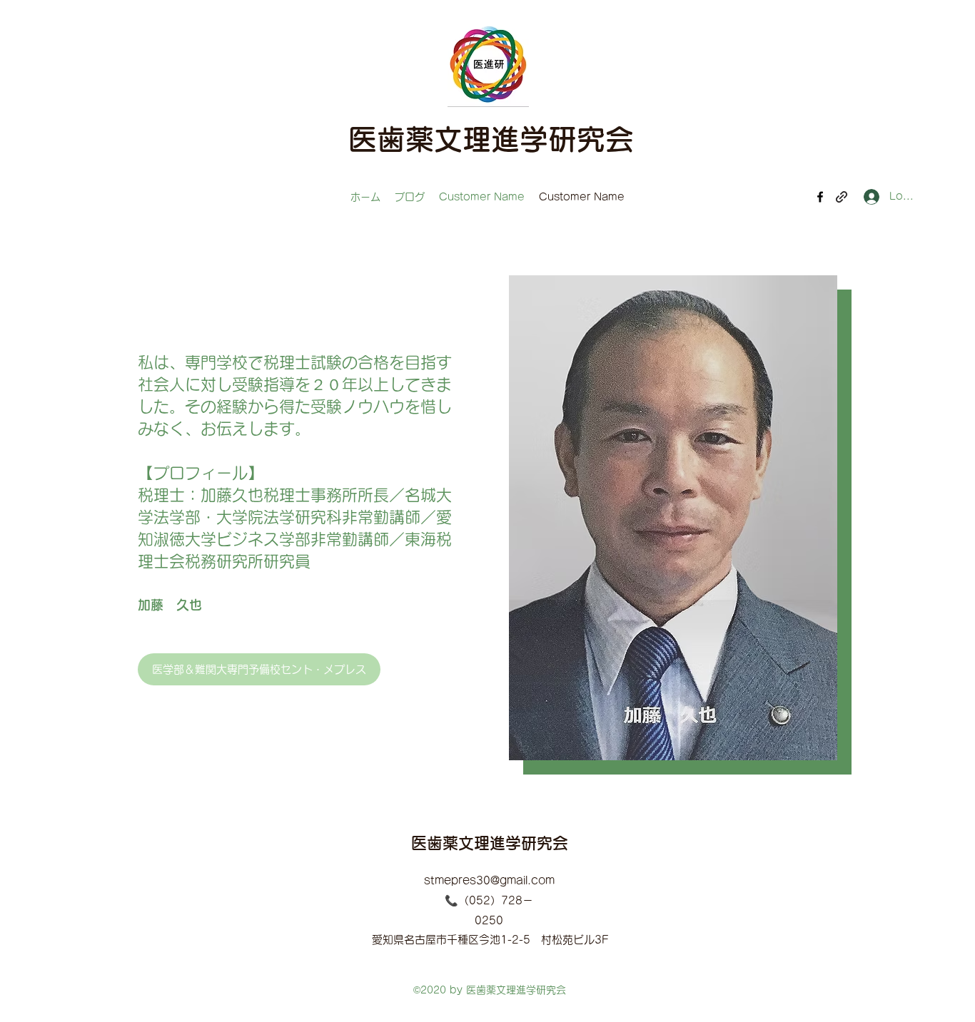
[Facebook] (820, 197)
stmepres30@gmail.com (489, 880)
